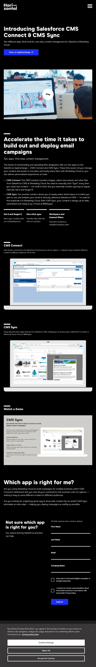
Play (48, 94)
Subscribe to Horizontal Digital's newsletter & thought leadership (73, 580)
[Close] (92, 630)
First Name (56, 527)
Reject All (46, 650)
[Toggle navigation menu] (90, 6)
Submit (59, 602)
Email (53, 553)
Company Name (58, 566)
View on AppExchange (24, 52)
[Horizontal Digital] (10, 6)
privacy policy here (30, 634)
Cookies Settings (46, 642)
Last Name (55, 540)
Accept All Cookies (46, 658)
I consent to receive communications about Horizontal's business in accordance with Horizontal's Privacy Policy (72, 590)
